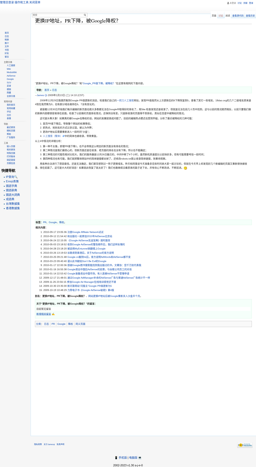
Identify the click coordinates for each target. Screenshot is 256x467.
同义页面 (80, 323)
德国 (9, 89)
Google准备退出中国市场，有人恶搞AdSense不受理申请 (98, 273)
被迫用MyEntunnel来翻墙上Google (86, 248)
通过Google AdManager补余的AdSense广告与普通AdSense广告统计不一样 (108, 277)
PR (44, 222)
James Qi (42, 95)
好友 (7, 53)
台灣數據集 (13, 203)
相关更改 (11, 150)
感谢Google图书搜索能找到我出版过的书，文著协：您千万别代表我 (104, 265)
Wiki (9, 69)
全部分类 (11, 96)
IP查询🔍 (12, 176)
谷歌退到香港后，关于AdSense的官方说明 (90, 252)
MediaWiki (12, 72)
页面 (214, 15)
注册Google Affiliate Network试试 (85, 232)
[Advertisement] (139, 52)
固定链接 (11, 160)
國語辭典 (11, 190)
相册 (7, 40)
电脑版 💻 (135, 457)
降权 (61, 222)
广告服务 (11, 137)
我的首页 (11, 105)
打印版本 (11, 156)
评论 (9, 112)
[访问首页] (15, 14)
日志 (46, 323)
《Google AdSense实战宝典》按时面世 (88, 240)
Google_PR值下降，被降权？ (99, 83)
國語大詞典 (13, 194)
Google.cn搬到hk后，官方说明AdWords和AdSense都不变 (99, 257)
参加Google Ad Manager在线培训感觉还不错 (91, 281)
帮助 (9, 134)
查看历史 (250, 15)
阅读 (228, 15)
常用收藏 (11, 108)
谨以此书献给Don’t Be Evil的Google (86, 261)
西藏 (9, 93)
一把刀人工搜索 (125, 100)
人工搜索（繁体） (52, 136)
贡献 (245, 3)
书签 (7, 50)
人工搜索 (11, 65)
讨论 (240, 3)
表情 (9, 118)
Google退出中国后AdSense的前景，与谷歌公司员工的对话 (99, 269)
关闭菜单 (34, 2)
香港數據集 (13, 208)
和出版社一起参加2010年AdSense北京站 (89, 236)
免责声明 (60, 444)
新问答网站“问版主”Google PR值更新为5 (89, 285)
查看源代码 (238, 15)
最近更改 (11, 127)
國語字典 (11, 185)
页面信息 (11, 163)
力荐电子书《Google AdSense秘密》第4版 (90, 290)
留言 (7, 57)
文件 (7, 46)
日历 (9, 115)
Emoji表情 (12, 181)
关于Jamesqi (49, 444)
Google (53, 222)
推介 (7, 43)
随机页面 (11, 131)
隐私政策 (38, 444)
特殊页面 (11, 153)
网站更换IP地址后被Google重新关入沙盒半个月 (114, 296)
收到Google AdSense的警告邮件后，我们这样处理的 (96, 244)
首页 (7, 33)
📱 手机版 (120, 457)
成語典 (10, 199)
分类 (38, 323)
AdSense (11, 76)
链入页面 (11, 146)
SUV (9, 82)
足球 (9, 86)
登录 (251, 3)
